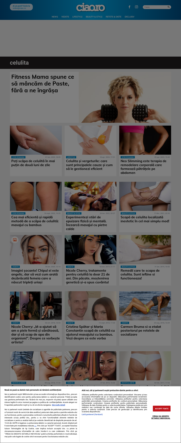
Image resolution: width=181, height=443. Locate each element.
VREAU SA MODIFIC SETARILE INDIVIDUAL (160, 417)
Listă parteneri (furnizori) (92, 414)
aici (35, 426)
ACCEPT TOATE (161, 409)
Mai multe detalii (58, 405)
